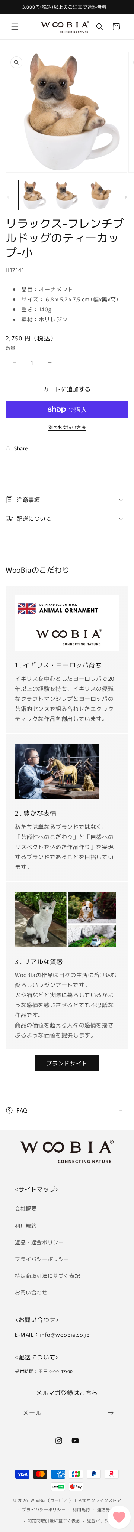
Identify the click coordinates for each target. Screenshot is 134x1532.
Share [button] (21, 448)
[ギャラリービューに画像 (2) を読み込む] (67, 195)
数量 (11, 348)
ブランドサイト (67, 1063)
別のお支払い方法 (67, 427)
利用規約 (25, 1225)
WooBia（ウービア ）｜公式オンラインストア (76, 1500)
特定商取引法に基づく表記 (47, 1275)
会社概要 (25, 1208)
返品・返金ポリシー (39, 1242)
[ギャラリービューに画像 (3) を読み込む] (100, 195)
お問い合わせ (31, 1292)
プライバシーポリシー (42, 1258)
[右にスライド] (126, 197)
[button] (15, 27)
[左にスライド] (8, 197)
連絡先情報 (108, 1509)
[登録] (110, 1412)
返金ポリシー (100, 1520)
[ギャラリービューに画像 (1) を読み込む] (33, 195)
